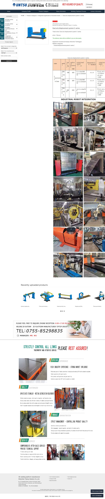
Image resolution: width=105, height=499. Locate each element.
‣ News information (53, 480)
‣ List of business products (54, 476)
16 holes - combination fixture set (10, 33)
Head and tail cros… (61, 306)
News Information (61, 11)
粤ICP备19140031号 (54, 496)
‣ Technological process (71, 476)
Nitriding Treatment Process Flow (78, 13)
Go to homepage (97, 495)
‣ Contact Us (69, 478)
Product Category (43, 11)
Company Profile (26, 11)
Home (8, 11)
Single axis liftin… (79, 306)
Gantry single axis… (25, 306)
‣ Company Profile (52, 478)
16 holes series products (9, 24)
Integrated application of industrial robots (9, 37)
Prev (23, 299)
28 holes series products (9, 20)
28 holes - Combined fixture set (9, 29)
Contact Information (96, 11)
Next (101, 299)
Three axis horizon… (43, 306)
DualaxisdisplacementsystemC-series (64, 45)
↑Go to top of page (97, 491)
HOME (22, 15)
